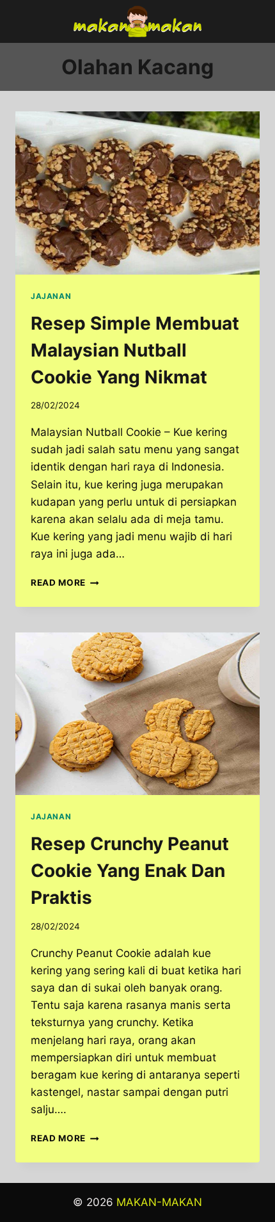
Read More (65, 582)
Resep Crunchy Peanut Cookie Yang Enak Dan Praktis (130, 870)
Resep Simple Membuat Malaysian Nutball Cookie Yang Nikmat (135, 350)
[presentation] (137, 193)
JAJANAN (51, 296)
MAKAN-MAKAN (159, 1202)
